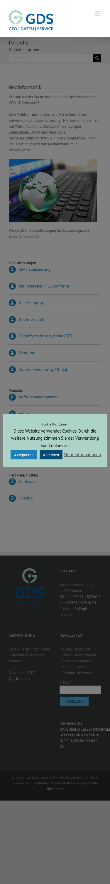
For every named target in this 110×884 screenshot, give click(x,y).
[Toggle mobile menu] (98, 13)
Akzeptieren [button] (23, 454)
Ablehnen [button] (51, 454)
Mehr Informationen (82, 454)
